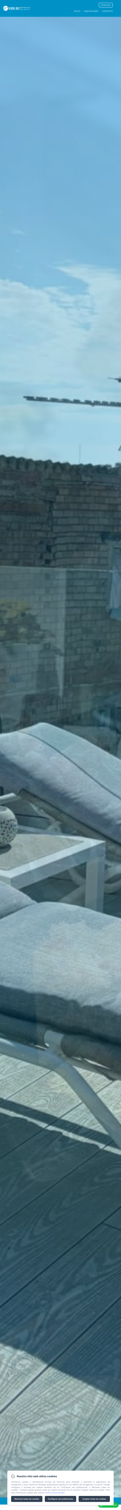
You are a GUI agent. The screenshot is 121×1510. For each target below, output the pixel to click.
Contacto (107, 11)
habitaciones (91, 11)
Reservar (106, 5)
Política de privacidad (54, 1492)
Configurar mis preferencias (60, 1499)
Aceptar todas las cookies (94, 1499)
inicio (77, 11)
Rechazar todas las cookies (26, 1499)
